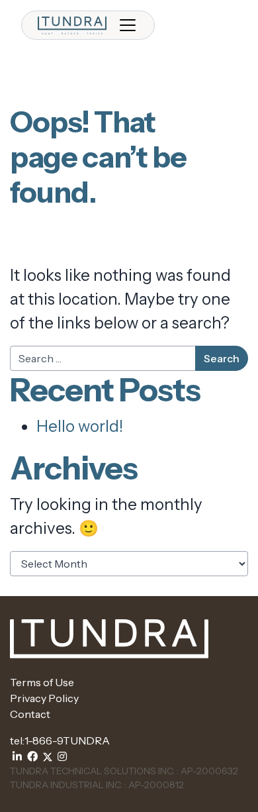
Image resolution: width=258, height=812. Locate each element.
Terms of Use (42, 682)
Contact (30, 714)
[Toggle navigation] (127, 25)
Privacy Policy (44, 698)
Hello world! (79, 426)
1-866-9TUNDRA (67, 740)
